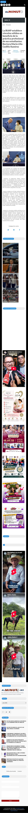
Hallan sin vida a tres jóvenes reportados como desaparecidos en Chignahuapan (16, 754)
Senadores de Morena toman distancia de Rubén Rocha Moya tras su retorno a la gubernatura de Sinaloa (16, 748)
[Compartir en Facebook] (19, 229)
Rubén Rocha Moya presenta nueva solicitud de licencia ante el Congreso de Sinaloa (16, 741)
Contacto (20, 771)
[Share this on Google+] (14, 229)
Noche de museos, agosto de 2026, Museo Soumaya (15, 728)
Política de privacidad (11, 771)
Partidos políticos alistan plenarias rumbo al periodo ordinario (15, 760)
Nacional (15, 50)
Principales (8, 24)
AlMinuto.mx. (20, 808)
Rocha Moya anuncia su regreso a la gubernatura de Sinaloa (16, 722)
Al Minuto (4, 51)
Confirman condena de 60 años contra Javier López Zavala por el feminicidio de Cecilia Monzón (16, 735)
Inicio (4, 24)
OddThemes (14, 810)
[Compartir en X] (8, 229)
